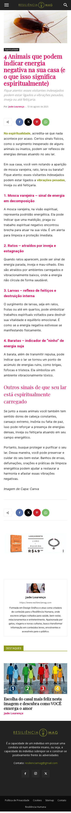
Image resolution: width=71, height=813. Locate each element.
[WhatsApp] (45, 122)
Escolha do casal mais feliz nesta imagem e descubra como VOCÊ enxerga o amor (33, 703)
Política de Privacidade (17, 800)
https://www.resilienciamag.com (35, 602)
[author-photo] (36, 592)
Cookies (37, 800)
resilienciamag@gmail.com (41, 763)
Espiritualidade (11, 49)
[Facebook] (19, 122)
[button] (6, 5)
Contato (62, 800)
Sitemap (49, 800)
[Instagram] (35, 773)
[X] (28, 122)
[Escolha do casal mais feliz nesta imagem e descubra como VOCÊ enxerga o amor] (35, 678)
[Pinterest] (37, 122)
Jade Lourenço (16, 106)
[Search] (65, 5)
